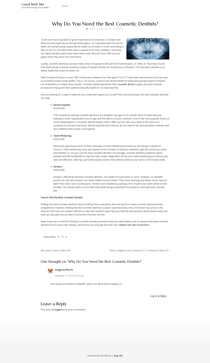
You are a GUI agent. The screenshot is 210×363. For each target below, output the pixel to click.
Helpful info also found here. (134, 224)
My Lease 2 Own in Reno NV (56, 250)
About (65, 5)
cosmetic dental (126, 84)
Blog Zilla (118, 355)
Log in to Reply (158, 296)
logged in (60, 309)
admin (92, 28)
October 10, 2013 (104, 28)
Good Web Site (32, 4)
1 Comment (118, 28)
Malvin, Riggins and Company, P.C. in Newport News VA (139, 250)
